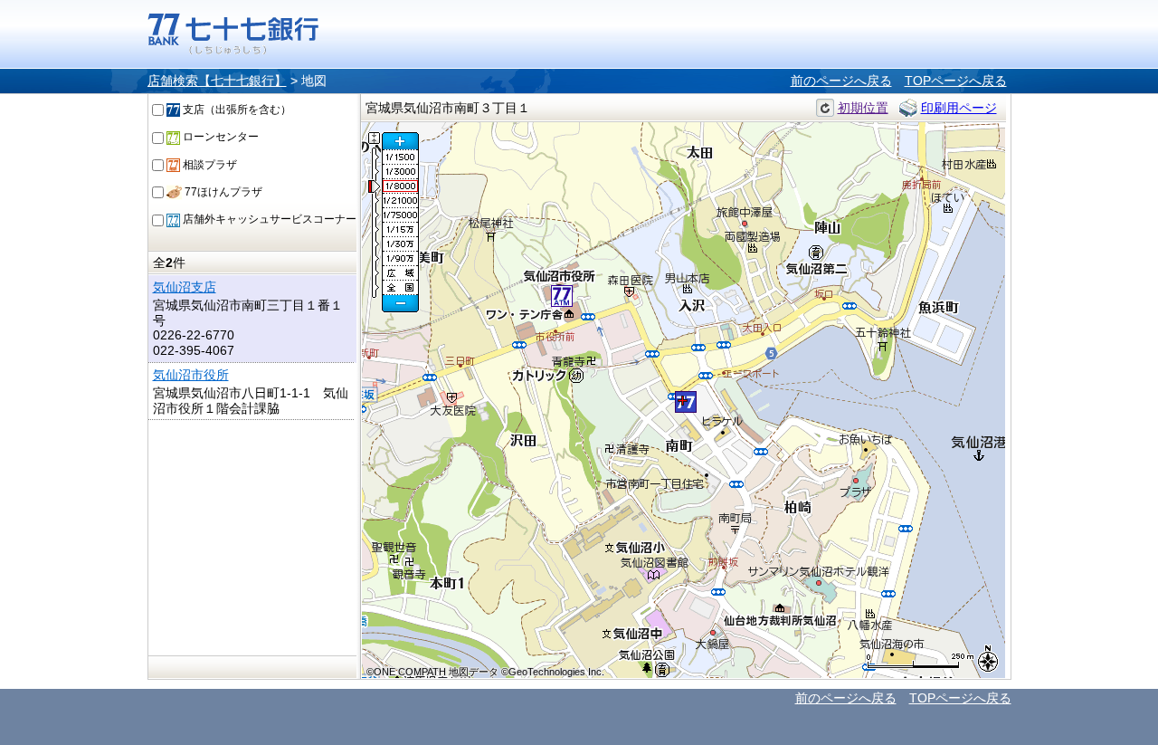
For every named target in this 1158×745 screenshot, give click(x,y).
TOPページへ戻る (956, 80)
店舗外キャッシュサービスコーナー (268, 219)
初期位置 (863, 107)
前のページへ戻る (841, 80)
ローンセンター (219, 136)
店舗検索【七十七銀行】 (217, 80)
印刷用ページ (959, 107)
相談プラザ (208, 164)
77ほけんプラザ (222, 192)
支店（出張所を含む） (235, 109)
